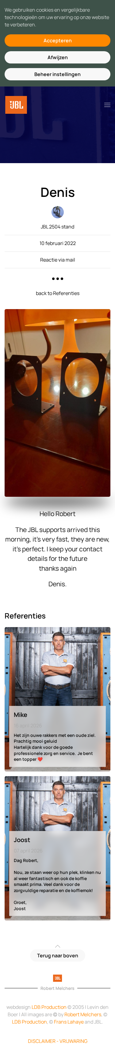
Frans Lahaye (69, 1021)
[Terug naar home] (16, 105)
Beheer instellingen (57, 74)
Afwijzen (58, 57)
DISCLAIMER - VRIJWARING (57, 1041)
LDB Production (49, 1007)
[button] (107, 105)
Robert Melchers (82, 1014)
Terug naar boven (57, 955)
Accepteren (58, 40)
